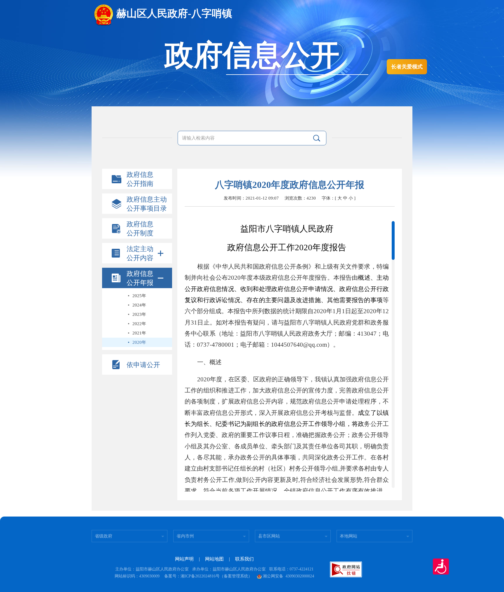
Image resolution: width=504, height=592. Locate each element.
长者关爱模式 (407, 67)
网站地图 (214, 558)
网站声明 (184, 558)
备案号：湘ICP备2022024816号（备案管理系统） (208, 576)
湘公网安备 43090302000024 (288, 576)
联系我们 (244, 558)
